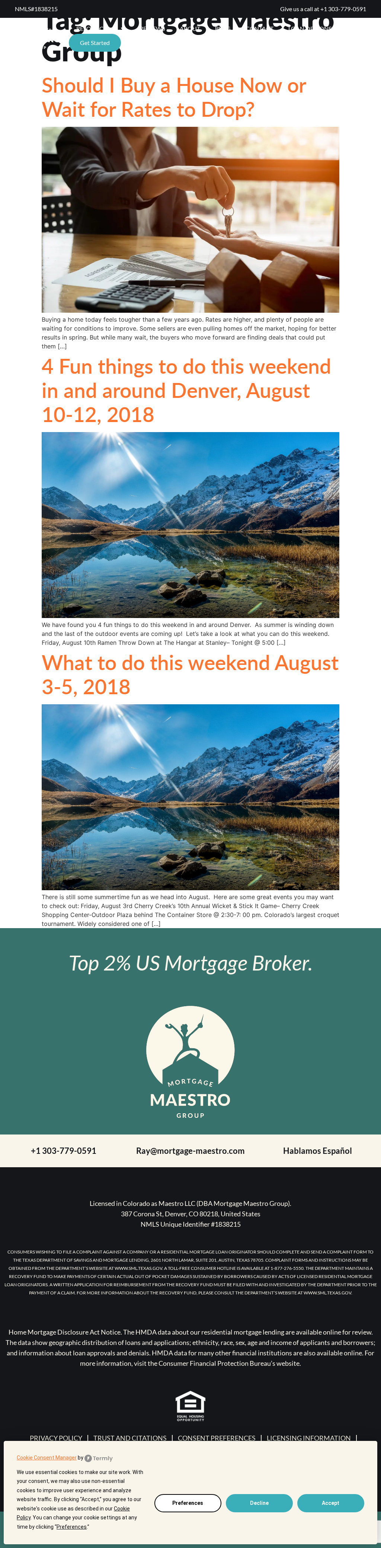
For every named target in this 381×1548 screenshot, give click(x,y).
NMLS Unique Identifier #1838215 (191, 1224)
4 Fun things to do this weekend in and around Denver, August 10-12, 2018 (186, 389)
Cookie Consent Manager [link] (47, 1458)
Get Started (95, 42)
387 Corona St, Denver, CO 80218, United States (190, 1214)
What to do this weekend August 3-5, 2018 (190, 674)
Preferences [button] (72, 1527)
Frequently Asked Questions (174, 42)
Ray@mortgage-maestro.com (190, 1151)
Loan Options (310, 28)
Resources (93, 28)
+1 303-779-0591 (343, 8)
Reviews (152, 28)
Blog (223, 28)
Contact (259, 28)
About (190, 28)
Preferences (187, 1503)
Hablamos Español (317, 1151)
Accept (330, 1503)
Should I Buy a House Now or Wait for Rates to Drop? (174, 96)
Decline (259, 1503)
